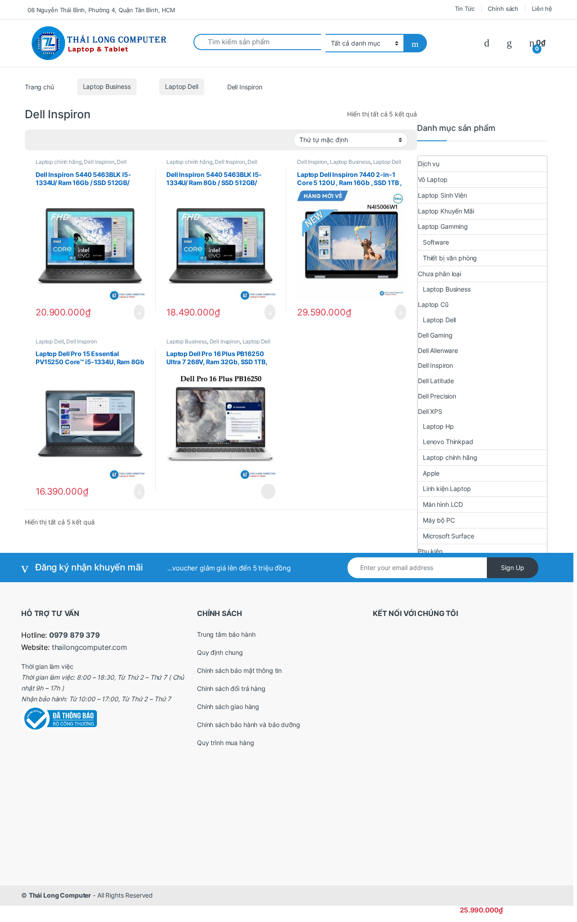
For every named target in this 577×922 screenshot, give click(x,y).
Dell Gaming (435, 335)
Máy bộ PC (439, 520)
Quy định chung (220, 652)
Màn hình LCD (443, 504)
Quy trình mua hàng (225, 742)
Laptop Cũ (433, 304)
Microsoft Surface (448, 536)
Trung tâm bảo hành (226, 634)
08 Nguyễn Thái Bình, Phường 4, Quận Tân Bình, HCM (101, 10)
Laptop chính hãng (59, 161)
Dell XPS (430, 411)
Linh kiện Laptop (447, 488)
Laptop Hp (438, 426)
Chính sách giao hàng (228, 706)
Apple (431, 473)
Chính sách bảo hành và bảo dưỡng (248, 724)
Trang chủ (39, 86)
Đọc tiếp (268, 491)
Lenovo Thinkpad (448, 441)
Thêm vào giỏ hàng (136, 312)
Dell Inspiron (99, 161)
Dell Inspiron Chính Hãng (81, 164)
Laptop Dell (181, 86)
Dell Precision (437, 396)
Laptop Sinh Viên (442, 195)
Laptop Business (107, 86)
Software (436, 242)
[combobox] (257, 42)
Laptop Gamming (443, 226)
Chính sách (503, 8)
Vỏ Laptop (433, 179)
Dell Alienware (438, 350)
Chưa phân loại (439, 274)
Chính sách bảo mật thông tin (239, 670)
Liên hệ (542, 8)
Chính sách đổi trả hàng (231, 688)
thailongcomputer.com (89, 647)
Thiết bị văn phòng (450, 258)
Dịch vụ (429, 163)
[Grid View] (37, 140)
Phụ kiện (430, 551)
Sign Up (512, 567)
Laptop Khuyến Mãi (446, 211)
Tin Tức (465, 8)
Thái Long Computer (60, 895)
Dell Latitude (436, 381)
